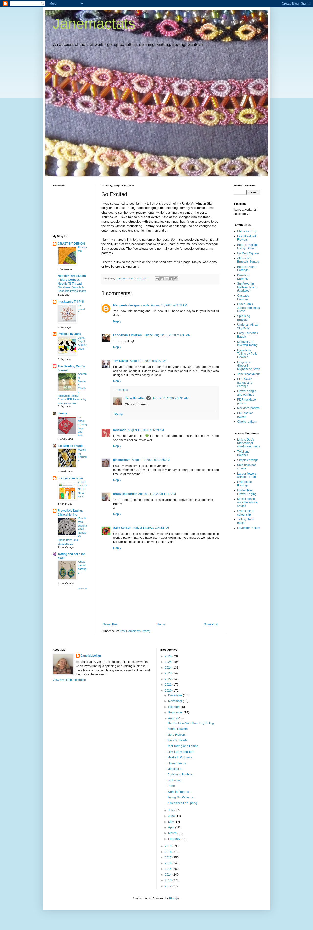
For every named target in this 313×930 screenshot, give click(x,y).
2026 (168, 656)
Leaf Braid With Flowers (247, 238)
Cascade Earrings (243, 297)
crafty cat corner (125, 494)
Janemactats (94, 23)
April (171, 827)
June (172, 816)
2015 (168, 869)
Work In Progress (179, 792)
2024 (168, 667)
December (175, 695)
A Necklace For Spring (182, 803)
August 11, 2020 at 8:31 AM (170, 398)
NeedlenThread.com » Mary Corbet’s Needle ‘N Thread (72, 279)
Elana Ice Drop (247, 231)
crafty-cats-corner (70, 478)
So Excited (175, 780)
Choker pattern (247, 421)
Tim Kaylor (120, 360)
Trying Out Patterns (180, 797)
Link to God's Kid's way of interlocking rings (248, 443)
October (173, 707)
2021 (168, 684)
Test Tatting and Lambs (183, 746)
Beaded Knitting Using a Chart (247, 246)
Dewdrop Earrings (243, 277)
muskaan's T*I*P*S (71, 301)
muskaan (119, 430)
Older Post (211, 624)
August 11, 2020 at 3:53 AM (169, 305)
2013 (168, 880)
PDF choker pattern (245, 414)
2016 (168, 863)
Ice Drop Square (248, 253)
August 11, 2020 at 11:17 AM (157, 494)
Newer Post (110, 624)
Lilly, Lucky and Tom (181, 752)
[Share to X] (166, 278)
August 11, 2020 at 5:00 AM (148, 360)
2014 (168, 874)
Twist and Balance (243, 453)
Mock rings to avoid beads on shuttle (247, 502)
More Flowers (177, 734)
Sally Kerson (122, 527)
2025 (168, 662)
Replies (123, 390)
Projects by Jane (69, 334)
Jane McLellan (135, 398)
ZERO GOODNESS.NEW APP (82, 489)
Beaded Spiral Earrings (246, 268)
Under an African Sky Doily (248, 326)
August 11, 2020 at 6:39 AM (146, 430)
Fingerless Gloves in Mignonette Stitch (248, 366)
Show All (82, 589)
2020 (168, 690)
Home (161, 624)
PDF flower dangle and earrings (244, 382)
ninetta (62, 413)
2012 (168, 886)
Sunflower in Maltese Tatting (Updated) (247, 287)
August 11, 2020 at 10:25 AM (151, 460)
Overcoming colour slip (245, 512)
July (171, 810)
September (176, 712)
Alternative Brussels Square (248, 260)
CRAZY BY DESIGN (71, 243)
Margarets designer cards (131, 305)
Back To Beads (177, 740)
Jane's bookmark (248, 374)
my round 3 (81, 309)
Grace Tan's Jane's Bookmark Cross (248, 307)
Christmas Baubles (180, 774)
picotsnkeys (121, 460)
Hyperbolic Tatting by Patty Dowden (247, 354)
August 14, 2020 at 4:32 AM (151, 527)
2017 (168, 857)
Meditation (174, 769)
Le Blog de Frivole (70, 446)
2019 (168, 846)
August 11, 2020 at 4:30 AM (172, 335)
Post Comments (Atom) (135, 631)
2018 (168, 852)
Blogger (174, 898)
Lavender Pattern (248, 528)
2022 (168, 679)
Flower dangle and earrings (246, 392)
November (175, 701)
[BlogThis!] (161, 278)
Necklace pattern (248, 408)
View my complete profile (69, 680)
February (174, 839)
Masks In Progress (180, 757)
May (171, 822)
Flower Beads (177, 763)
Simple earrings (247, 460)
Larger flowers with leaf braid (246, 475)
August (173, 718)
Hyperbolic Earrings (244, 483)
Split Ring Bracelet (243, 317)
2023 (168, 673)
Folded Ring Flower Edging (247, 492)
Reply (117, 321)
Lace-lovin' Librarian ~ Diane (133, 335)
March (172, 833)
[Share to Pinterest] (175, 278)
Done (171, 786)
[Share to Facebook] (171, 278)
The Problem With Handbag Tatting (191, 723)
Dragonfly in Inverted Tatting (247, 343)
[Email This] (157, 278)
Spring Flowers (178, 729)
